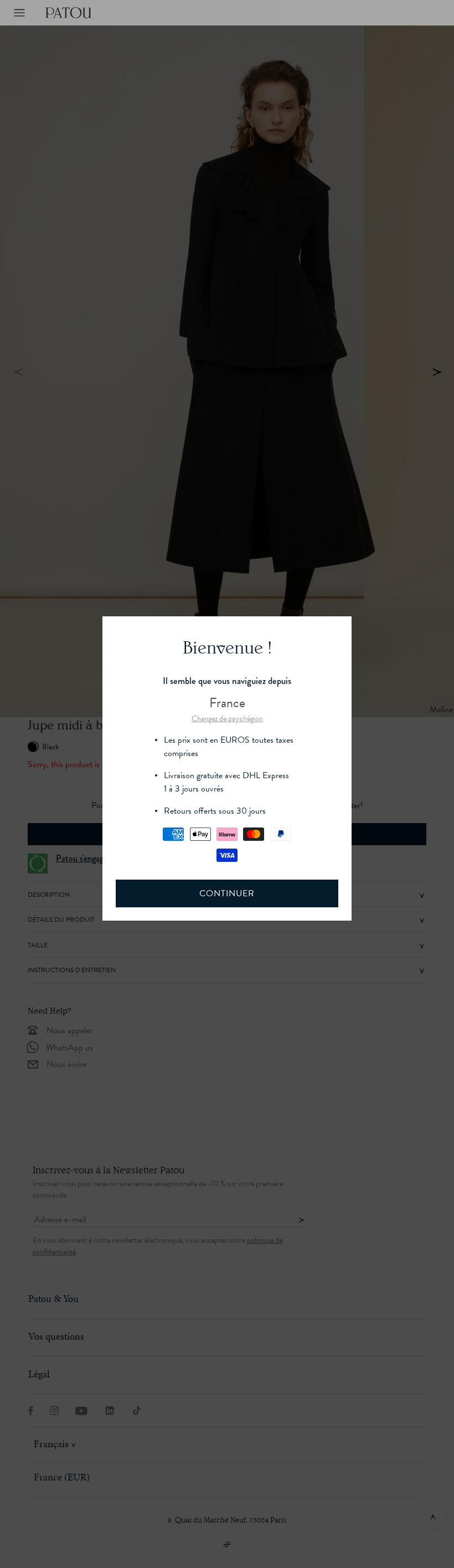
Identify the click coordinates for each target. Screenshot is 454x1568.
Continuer (226, 893)
